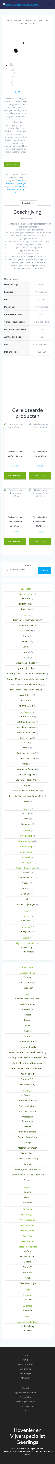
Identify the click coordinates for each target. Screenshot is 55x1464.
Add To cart (12, 164)
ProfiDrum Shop (25, 1364)
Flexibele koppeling (15, 189)
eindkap (22, 186)
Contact (25, 1388)
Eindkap (21, 180)
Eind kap (14, 186)
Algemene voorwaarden (25, 1392)
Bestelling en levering (25, 1401)
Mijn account (25, 1368)
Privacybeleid (25, 1397)
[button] (23, 43)
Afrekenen (25, 1378)
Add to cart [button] (15, 475)
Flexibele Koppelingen (23, 20)
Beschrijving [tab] (28, 203)
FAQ (26, 1410)
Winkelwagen (25, 1373)
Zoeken (27, 565)
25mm (16, 192)
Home (9, 20)
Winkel (25, 1359)
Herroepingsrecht (25, 1406)
